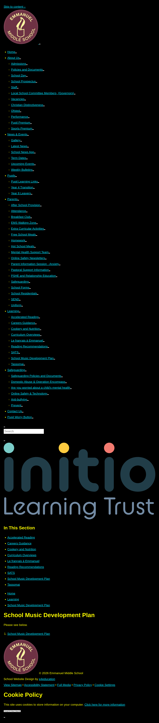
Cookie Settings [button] (104, 685)
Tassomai (13, 584)
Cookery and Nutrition (21, 549)
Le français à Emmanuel (23, 561)
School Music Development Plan (28, 578)
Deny (12, 711)
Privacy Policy (83, 685)
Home (11, 593)
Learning (13, 599)
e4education (47, 679)
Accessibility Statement (39, 685)
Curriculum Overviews (21, 555)
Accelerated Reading (21, 537)
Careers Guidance (19, 543)
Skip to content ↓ (15, 6)
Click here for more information (104, 704)
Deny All (18, 711)
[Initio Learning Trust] (79, 518)
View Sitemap (13, 685)
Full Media (64, 685)
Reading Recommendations (25, 567)
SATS (11, 572)
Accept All (7, 711)
